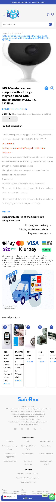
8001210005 (33, 473)
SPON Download (49, 492)
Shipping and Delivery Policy (28, 447)
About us (10, 441)
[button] (10, 496)
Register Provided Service (46, 463)
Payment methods (46, 441)
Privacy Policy (46, 445)
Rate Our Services (10, 461)
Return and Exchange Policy (9, 447)
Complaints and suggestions (9, 455)
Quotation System (40, 492)
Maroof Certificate (28, 453)
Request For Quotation (28, 463)
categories (15, 33)
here (34, 482)
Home (5, 33)
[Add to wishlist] (46, 88)
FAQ (28, 441)
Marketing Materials (15, 492)
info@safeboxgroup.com (30, 477)
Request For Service (46, 453)
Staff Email (34, 492)
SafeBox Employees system (24, 492)
